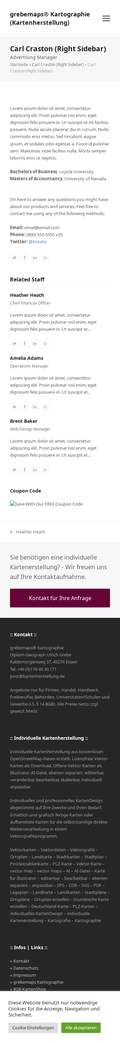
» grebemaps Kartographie (36, 982)
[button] (106, 18)
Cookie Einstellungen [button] (33, 1028)
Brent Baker (23, 421)
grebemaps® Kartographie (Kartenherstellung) (50, 18)
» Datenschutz (24, 968)
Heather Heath (27, 295)
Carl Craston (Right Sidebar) (58, 64)
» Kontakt (19, 961)
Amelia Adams (26, 358)
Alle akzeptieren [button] (81, 1028)
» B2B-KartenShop (28, 989)
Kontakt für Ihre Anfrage (60, 598)
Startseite (19, 64)
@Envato (38, 242)
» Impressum (23, 975)
